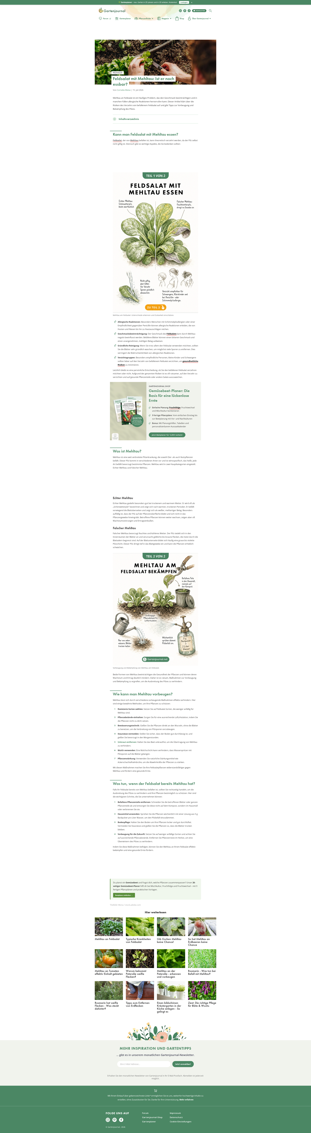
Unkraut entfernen (127, 742)
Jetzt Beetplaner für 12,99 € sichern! (167, 435)
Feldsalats (171, 333)
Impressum (175, 1113)
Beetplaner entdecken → (124, 895)
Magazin (165, 18)
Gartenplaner (125, 18)
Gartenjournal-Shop (152, 1117)
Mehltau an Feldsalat (107, 939)
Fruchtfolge (174, 407)
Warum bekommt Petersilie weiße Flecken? (136, 974)
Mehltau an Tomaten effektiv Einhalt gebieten (109, 972)
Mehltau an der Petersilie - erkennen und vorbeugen (169, 974)
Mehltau (134, 140)
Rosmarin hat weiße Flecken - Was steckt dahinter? (107, 1005)
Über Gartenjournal (200, 18)
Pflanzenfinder (145, 18)
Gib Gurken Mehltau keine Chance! (169, 940)
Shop (182, 18)
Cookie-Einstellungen (180, 1121)
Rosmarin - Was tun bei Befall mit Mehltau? (202, 972)
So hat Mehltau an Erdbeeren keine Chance (199, 942)
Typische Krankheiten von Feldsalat (138, 940)
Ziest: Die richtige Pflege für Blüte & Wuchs (202, 1004)
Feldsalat (117, 140)
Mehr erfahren (186, 1099)
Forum (105, 18)
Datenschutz (176, 1117)
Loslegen (184, 2)
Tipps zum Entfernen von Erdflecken (138, 1004)
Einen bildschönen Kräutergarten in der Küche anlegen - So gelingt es (169, 1007)
